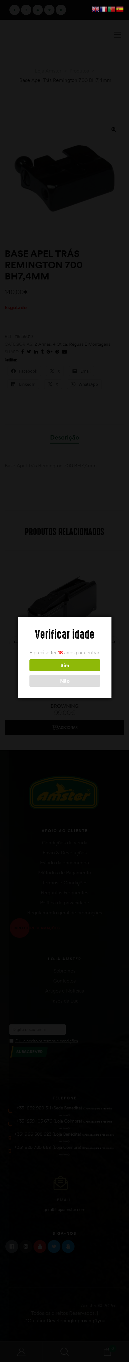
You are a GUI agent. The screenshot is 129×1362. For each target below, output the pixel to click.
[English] (96, 8)
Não (65, 681)
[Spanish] (120, 8)
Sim (64, 665)
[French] (104, 8)
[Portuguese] (112, 8)
